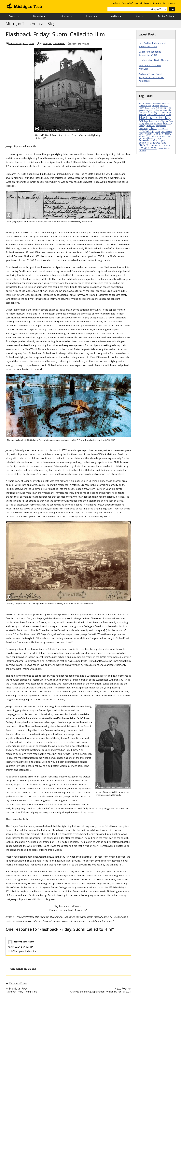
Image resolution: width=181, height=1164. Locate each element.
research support (157, 140)
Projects (160, 138)
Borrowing (38, 16)
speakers (144, 142)
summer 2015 (164, 145)
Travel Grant (148, 148)
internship (146, 131)
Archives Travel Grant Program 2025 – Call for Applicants (151, 77)
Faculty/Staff (127, 3)
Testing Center (165, 16)
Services (13, 16)
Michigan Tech (144, 136)
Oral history (149, 138)
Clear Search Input (147, 9)
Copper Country (148, 112)
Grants (149, 123)
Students (115, 3)
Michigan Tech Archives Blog (30, 23)
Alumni (138, 3)
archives (155, 105)
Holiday (142, 125)
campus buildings (152, 110)
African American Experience (150, 104)
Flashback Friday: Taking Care (21, 991)
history (167, 123)
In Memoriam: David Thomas (154, 60)
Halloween (158, 124)
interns (163, 128)
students (144, 145)
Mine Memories (159, 136)
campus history (166, 110)
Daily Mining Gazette (156, 114)
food (146, 121)
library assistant (166, 132)
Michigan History (162, 133)
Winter (160, 148)
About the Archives (80, 43)
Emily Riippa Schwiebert (54, 43)
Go (172, 9)
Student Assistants (158, 143)
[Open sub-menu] (174, 3)
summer (154, 145)
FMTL (141, 121)
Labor (157, 131)
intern (153, 128)
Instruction (65, 16)
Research (90, 16)
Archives (115, 16)
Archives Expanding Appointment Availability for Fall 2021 (100, 991)
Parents (147, 3)
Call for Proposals (163, 108)
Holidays (150, 125)
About (138, 16)
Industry (157, 3)
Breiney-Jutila (150, 108)
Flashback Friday (18, 983)
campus (142, 110)
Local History (145, 133)
